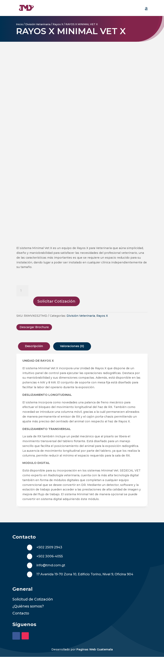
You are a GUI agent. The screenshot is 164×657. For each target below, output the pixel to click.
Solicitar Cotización (56, 301)
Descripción (34, 346)
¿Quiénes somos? (28, 606)
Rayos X (58, 24)
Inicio (19, 24)
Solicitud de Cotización (32, 599)
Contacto (20, 613)
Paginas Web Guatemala (94, 649)
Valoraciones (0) (72, 346)
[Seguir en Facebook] (16, 636)
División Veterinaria (37, 24)
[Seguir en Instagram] (25, 635)
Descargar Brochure (34, 327)
